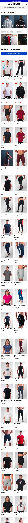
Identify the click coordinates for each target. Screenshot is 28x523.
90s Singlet (4, 167)
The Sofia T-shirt (19, 122)
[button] (22, 4)
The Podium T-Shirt (6, 77)
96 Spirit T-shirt (5, 378)
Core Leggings (5, 214)
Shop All (3, 10)
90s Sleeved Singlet (6, 329)
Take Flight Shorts (6, 447)
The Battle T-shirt (19, 143)
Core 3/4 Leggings (19, 192)
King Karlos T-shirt (19, 512)
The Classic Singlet (19, 378)
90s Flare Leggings (19, 77)
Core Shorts (17, 167)
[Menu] (2, 4)
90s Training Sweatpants (17, 424)
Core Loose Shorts (6, 122)
